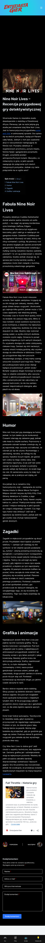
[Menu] (41, 8)
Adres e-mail (10, 879)
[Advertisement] (22, 39)
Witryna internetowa (12, 886)
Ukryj (18, 179)
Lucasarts (7, 774)
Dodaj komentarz (12, 894)
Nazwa (7, 871)
